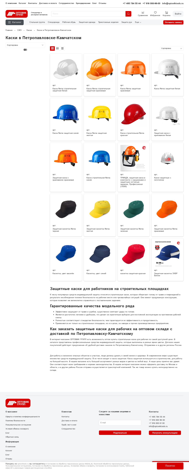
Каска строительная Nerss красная (132, 134)
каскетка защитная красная (132, 273)
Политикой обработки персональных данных (111, 464)
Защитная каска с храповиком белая (162, 134)
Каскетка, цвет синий (96, 273)
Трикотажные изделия (108, 22)
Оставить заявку (173, 22)
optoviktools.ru (23, 464)
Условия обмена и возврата (17, 429)
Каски (29, 30)
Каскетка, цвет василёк (63, 273)
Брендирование (83, 3)
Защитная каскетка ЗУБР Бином (165, 274)
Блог (94, 3)
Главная (9, 30)
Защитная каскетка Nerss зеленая (131, 230)
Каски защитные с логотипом (162, 178)
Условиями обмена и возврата (82, 466)
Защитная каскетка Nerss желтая (98, 230)
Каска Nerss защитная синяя (65, 133)
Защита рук (126, 22)
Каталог (22, 3)
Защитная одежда (87, 22)
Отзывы (102, 3)
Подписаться (120, 433)
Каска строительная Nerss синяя (98, 178)
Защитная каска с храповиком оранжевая (63, 178)
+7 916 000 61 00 (157, 423)
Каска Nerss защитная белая (167, 88)
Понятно (170, 466)
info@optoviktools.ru (158, 426)
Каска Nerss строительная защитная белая (64, 89)
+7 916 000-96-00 (151, 3)
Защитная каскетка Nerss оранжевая (165, 230)
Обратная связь (12, 437)
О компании (11, 3)
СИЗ (19, 30)
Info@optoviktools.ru (172, 3)
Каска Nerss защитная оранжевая (130, 89)
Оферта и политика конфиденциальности (23, 416)
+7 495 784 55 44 (132, 3)
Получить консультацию (165, 433)
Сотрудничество (66, 3)
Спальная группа (37, 22)
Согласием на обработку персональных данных (50, 466)
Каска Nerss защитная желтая (96, 134)
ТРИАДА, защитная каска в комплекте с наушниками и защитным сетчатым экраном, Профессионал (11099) (133, 182)
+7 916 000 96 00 (157, 420)
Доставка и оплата (48, 3)
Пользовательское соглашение (18, 425)
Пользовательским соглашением (18, 466)
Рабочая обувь (69, 22)
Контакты (32, 3)
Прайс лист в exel (69, 425)
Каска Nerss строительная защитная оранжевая (98, 89)
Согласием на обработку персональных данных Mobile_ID (69, 464)
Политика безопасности (15, 420)
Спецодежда (53, 22)
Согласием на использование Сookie (110, 466)
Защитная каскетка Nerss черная (64, 230)
